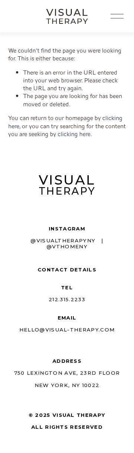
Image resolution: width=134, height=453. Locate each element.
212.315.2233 (67, 299)
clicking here (74, 134)
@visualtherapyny (63, 240)
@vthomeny (67, 246)
